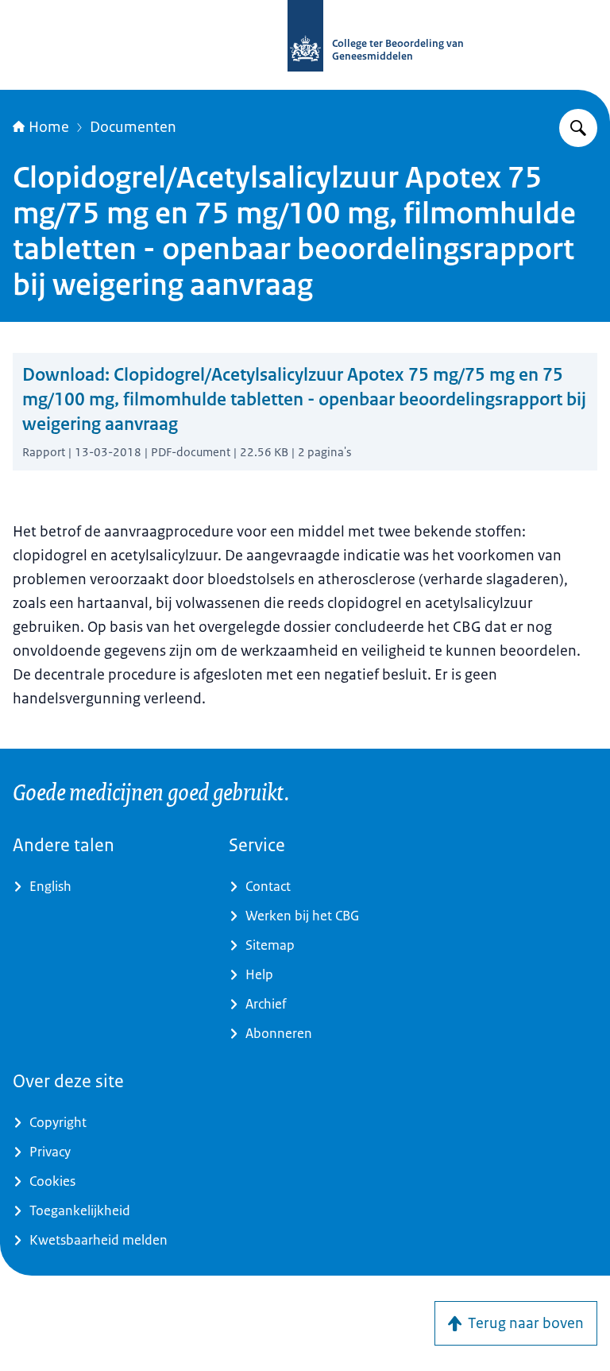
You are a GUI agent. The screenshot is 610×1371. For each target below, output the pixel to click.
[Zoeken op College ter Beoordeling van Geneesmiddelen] (578, 128)
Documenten (133, 127)
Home (49, 127)
